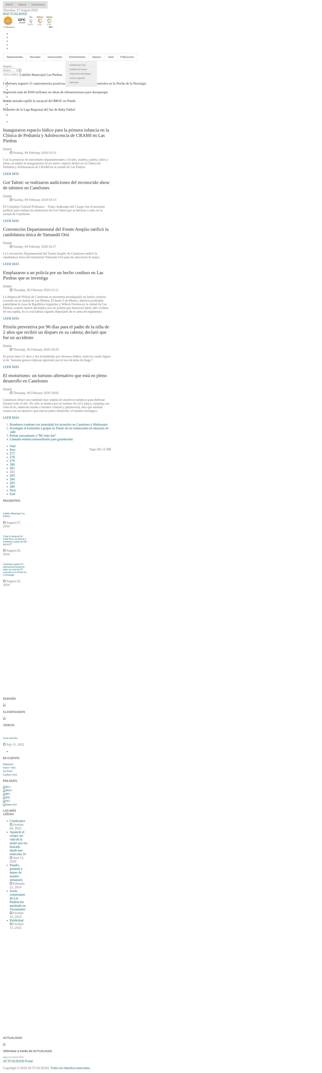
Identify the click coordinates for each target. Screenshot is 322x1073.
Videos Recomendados (80, 74)
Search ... (9, 66)
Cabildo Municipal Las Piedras (41, 74)
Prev (13, 449)
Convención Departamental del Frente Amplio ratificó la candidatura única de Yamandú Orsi (56, 232)
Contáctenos (38, 4)
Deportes (96, 57)
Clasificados (17, 821)
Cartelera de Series (78, 69)
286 (12, 486)
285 (12, 483)
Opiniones (74, 82)
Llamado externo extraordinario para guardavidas (41, 439)
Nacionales (35, 57)
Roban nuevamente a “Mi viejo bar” (33, 435)
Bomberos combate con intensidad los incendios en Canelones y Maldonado (59, 424)
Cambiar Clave (10, 774)
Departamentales (15, 57)
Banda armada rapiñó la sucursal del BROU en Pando (39, 101)
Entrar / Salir (9, 767)
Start (13, 446)
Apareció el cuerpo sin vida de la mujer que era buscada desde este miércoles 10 (18, 843)
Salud (111, 57)
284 (12, 479)
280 (12, 464)
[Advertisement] (15, 644)
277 (12, 453)
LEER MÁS (11, 174)
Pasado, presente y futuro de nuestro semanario (16, 872)
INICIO (9, 4)
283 (12, 475)
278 (12, 457)
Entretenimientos (77, 57)
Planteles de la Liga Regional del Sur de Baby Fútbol (39, 109)
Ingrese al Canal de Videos (13, 1057)
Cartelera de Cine (77, 65)
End (12, 494)
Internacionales (54, 57)
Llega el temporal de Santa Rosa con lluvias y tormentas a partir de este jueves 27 (15, 540)
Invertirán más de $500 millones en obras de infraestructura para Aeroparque (55, 92)
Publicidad (16, 920)
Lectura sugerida (77, 78)
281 (12, 468)
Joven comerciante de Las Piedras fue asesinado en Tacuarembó (18, 900)
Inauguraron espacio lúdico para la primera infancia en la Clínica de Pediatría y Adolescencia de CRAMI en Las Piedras (56, 135)
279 (12, 461)
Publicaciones (127, 57)
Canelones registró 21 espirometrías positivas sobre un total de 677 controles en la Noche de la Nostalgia (14, 569)
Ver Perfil (7, 771)
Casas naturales (10, 738)
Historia (22, 4)
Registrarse (8, 764)
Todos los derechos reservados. (70, 1068)
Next (13, 490)
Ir (19, 70)
